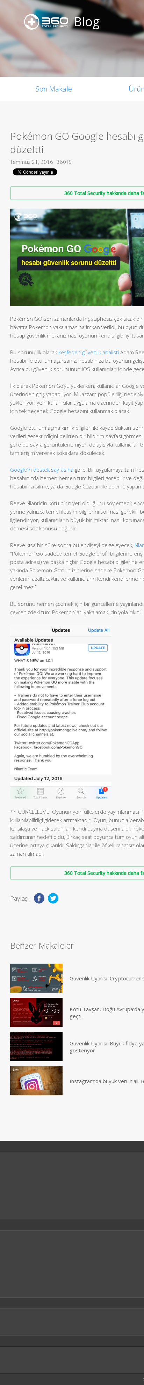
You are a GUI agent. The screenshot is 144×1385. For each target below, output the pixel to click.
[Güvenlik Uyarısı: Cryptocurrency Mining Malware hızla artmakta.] (36, 978)
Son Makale (54, 89)
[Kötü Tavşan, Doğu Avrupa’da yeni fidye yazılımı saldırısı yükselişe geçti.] (36, 1012)
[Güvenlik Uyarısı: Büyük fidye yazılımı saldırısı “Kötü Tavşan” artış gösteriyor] (36, 1046)
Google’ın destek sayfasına (41, 469)
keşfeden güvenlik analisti (88, 352)
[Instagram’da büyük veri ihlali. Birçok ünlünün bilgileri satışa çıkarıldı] (36, 1080)
